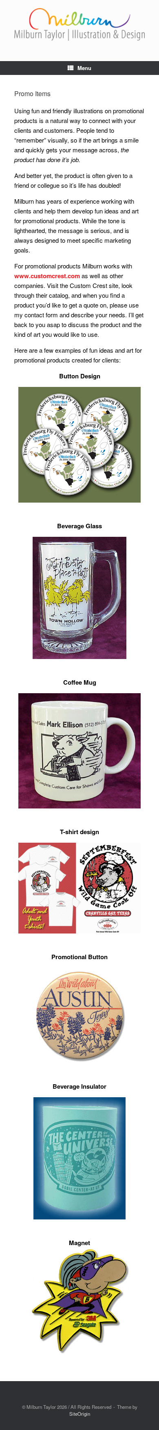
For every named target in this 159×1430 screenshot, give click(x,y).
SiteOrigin (79, 1413)
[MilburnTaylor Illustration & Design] (79, 24)
